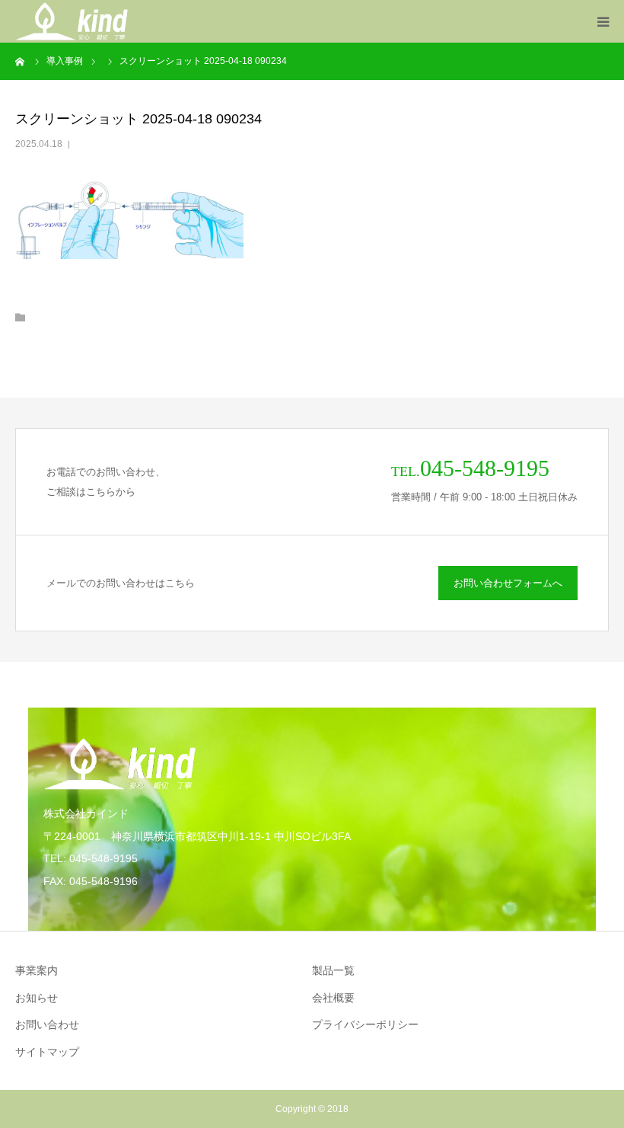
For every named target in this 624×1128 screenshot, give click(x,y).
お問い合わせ (47, 1024)
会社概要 (333, 998)
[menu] (602, 21)
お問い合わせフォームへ (508, 583)
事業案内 (36, 970)
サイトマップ (47, 1052)
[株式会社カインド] (71, 21)
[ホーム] (20, 61)
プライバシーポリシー (365, 1024)
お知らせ (36, 998)
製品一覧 (333, 970)
